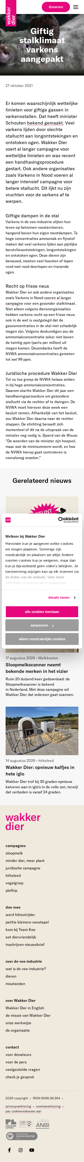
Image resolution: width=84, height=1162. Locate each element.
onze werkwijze (18, 1022)
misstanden (15, 983)
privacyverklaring (18, 1106)
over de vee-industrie (24, 961)
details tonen (59, 597)
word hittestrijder (20, 914)
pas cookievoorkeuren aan (23, 1111)
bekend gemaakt (45, 123)
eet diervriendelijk (21, 937)
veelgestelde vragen (23, 1069)
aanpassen (39, 625)
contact (12, 1047)
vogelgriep (14, 883)
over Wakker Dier (20, 1000)
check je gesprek (20, 1077)
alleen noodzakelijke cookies (42, 639)
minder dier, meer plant (25, 860)
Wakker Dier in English (25, 1008)
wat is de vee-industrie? (26, 968)
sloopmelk (14, 853)
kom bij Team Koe (20, 929)
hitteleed (13, 875)
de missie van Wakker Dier (28, 1015)
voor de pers (16, 1062)
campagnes (16, 845)
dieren (11, 976)
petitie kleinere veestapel (27, 922)
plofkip (11, 890)
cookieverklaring (48, 1106)
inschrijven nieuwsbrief (25, 944)
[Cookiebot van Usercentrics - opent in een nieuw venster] (59, 520)
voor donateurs (18, 1054)
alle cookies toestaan (42, 612)
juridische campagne (23, 868)
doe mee (13, 907)
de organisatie (18, 1030)
